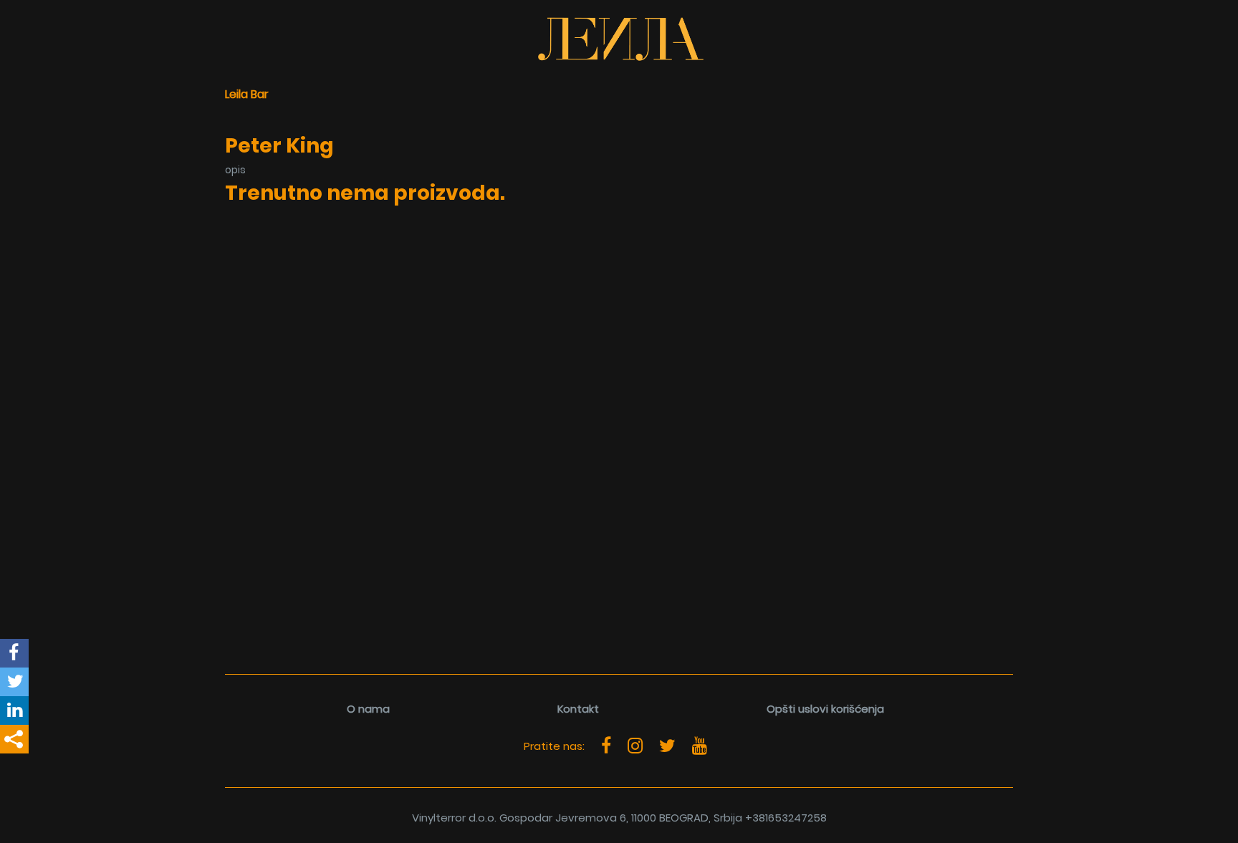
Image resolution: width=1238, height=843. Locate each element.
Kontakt (578, 708)
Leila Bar (247, 94)
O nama (368, 708)
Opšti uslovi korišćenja (825, 708)
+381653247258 (786, 817)
